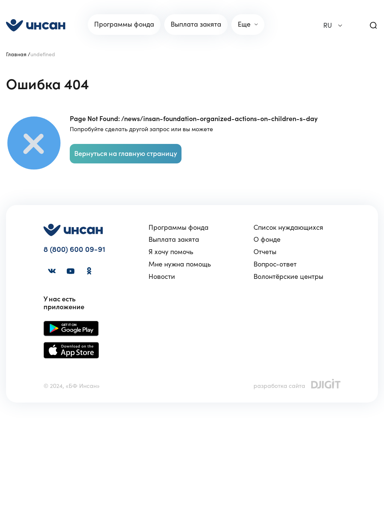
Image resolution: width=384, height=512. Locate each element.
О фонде (267, 240)
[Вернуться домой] (35, 25)
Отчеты (265, 252)
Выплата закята (173, 240)
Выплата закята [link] (196, 24)
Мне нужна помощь (179, 264)
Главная (16, 54)
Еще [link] (244, 24)
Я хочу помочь (170, 252)
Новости (161, 277)
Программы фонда (178, 228)
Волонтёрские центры (288, 277)
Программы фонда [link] (124, 24)
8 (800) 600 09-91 (74, 249)
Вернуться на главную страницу (125, 153)
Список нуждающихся (288, 228)
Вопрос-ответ (275, 264)
